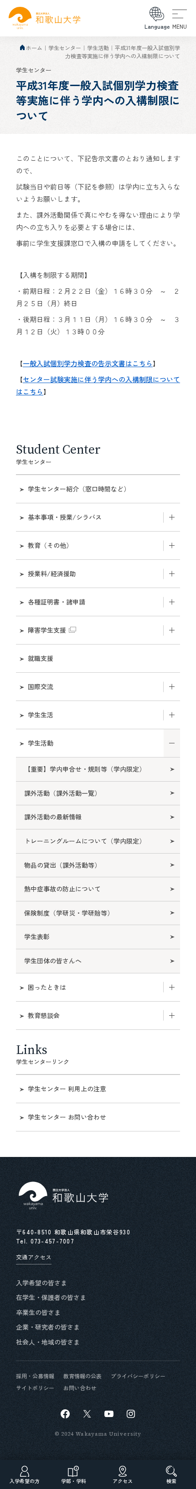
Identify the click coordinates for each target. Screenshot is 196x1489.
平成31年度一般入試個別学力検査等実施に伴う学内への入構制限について (122, 52)
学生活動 (98, 47)
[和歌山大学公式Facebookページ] (65, 1414)
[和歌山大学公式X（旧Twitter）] (87, 1414)
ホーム (34, 47)
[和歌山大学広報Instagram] (131, 1414)
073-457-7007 (53, 1241)
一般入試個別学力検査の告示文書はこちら (88, 363)
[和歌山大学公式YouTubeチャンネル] (109, 1414)
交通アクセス (34, 1257)
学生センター (64, 47)
